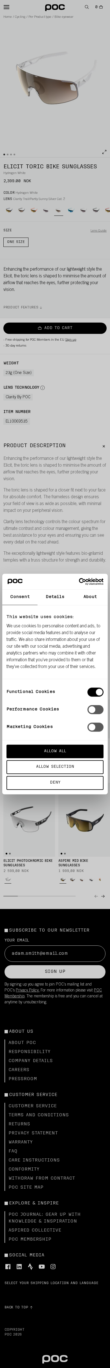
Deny (55, 782)
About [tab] (90, 597)
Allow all (55, 751)
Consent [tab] (20, 597)
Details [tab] (55, 597)
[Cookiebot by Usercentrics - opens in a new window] (79, 581)
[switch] (95, 709)
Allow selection (55, 767)
